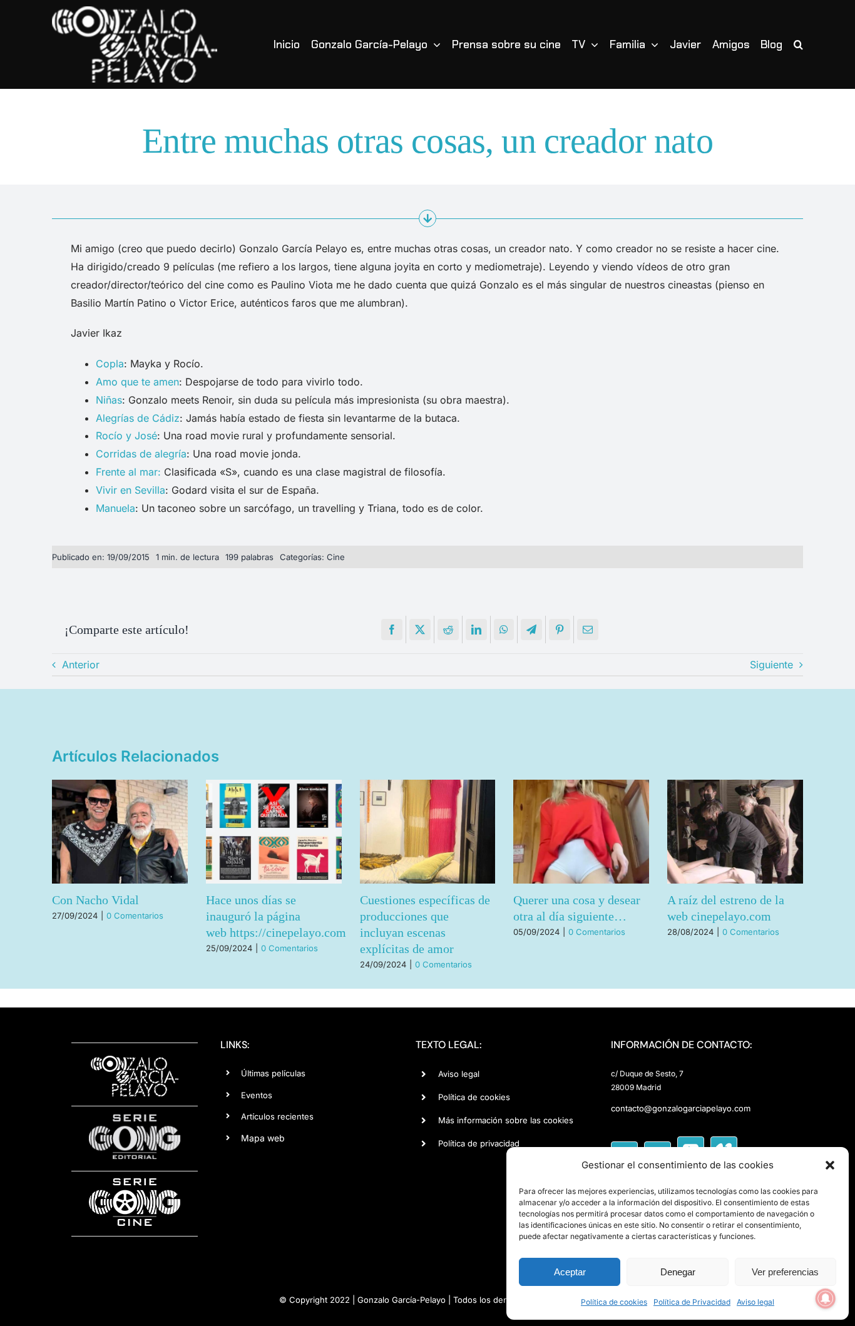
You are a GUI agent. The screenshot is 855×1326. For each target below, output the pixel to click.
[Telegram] (531, 629)
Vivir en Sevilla (130, 490)
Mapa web (263, 1138)
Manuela (115, 508)
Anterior (81, 664)
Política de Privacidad (691, 1302)
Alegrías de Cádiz (138, 418)
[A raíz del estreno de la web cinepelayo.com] (735, 832)
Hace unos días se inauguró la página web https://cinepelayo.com (276, 916)
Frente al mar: (128, 472)
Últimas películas (273, 1073)
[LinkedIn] (476, 629)
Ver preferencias (785, 1272)
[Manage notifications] (826, 1298)
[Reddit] (448, 629)
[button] (830, 1165)
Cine (336, 557)
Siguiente (771, 664)
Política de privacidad (479, 1143)
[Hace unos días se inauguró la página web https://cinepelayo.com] (274, 832)
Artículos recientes (277, 1116)
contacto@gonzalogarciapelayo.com (680, 1108)
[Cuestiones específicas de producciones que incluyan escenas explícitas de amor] (428, 832)
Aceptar (570, 1272)
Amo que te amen (137, 381)
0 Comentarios (134, 915)
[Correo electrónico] (588, 629)
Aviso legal (755, 1302)
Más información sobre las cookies (505, 1120)
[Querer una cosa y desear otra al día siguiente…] (581, 832)
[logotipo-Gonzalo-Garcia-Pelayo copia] (134, 11)
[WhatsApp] (504, 629)
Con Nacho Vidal (95, 900)
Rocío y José (126, 435)
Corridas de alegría (141, 453)
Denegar (677, 1272)
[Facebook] (392, 629)
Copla (110, 363)
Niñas (109, 400)
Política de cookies (614, 1302)
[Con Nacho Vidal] (120, 832)
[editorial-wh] (135, 1117)
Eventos (256, 1095)
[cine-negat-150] (135, 1182)
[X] (420, 629)
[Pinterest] (559, 629)
